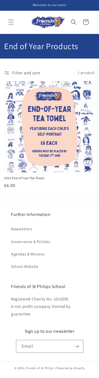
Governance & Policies (30, 241)
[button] (11, 22)
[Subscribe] (77, 346)
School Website (24, 266)
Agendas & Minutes (28, 254)
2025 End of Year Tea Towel (24, 178)
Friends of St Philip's (41, 368)
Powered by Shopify (70, 368)
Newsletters (21, 228)
